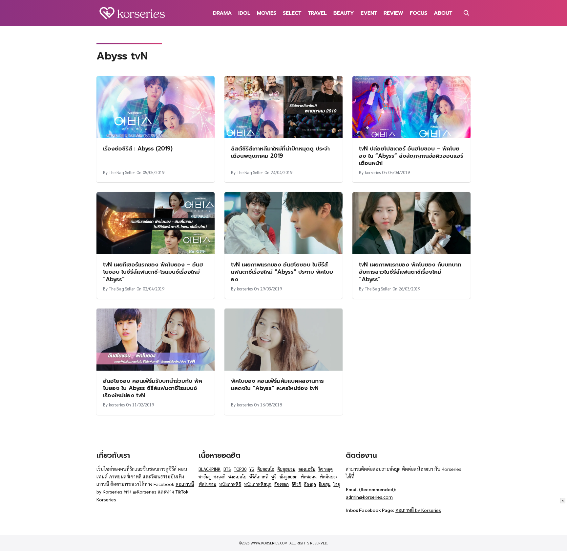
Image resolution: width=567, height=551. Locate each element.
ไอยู (336, 484)
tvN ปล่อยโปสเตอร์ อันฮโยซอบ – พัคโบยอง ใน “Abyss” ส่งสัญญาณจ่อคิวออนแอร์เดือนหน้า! (411, 155)
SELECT (292, 13)
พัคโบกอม (207, 484)
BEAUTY (343, 13)
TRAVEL (317, 13)
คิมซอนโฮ (265, 469)
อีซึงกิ (296, 484)
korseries (373, 172)
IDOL (244, 13)
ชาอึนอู (205, 476)
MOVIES (266, 13)
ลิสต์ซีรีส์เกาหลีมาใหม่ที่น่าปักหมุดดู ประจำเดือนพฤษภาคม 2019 (280, 152)
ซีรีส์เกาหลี (258, 476)
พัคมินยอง (329, 476)
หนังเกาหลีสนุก (257, 484)
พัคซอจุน (309, 476)
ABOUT (443, 13)
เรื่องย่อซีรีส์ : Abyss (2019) (138, 148)
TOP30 (240, 469)
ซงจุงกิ (219, 476)
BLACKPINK (209, 469)
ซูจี (274, 476)
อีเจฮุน (324, 484)
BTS (227, 469)
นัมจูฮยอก (289, 476)
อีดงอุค (310, 484)
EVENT (369, 13)
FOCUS (418, 13)
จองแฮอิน (306, 469)
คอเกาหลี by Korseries (418, 510)
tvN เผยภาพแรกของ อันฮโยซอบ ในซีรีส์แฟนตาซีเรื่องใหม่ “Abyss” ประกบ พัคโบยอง (282, 271)
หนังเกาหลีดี (230, 484)
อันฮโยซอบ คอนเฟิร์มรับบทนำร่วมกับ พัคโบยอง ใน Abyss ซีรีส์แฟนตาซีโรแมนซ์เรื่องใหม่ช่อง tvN (152, 388)
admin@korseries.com (369, 497)
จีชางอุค (325, 469)
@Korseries (145, 491)
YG (251, 469)
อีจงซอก (281, 484)
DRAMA (222, 13)
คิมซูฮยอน (286, 469)
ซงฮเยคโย (237, 476)
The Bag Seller (122, 172)
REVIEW (393, 13)
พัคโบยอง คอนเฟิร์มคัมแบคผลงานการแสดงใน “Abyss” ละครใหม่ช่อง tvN (277, 384)
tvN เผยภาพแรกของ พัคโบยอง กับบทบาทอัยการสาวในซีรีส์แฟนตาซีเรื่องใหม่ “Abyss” (410, 271)
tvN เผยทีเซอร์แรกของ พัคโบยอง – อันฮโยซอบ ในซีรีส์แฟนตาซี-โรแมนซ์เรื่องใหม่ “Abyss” (153, 271)
